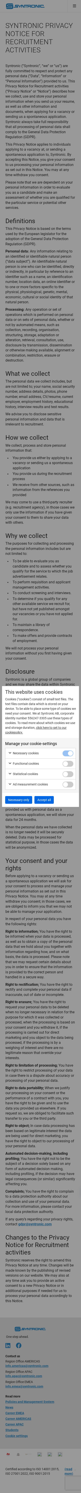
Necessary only (18, 800)
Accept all (44, 800)
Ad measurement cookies (30, 784)
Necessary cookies (25, 753)
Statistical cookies (25, 774)
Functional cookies (25, 763)
